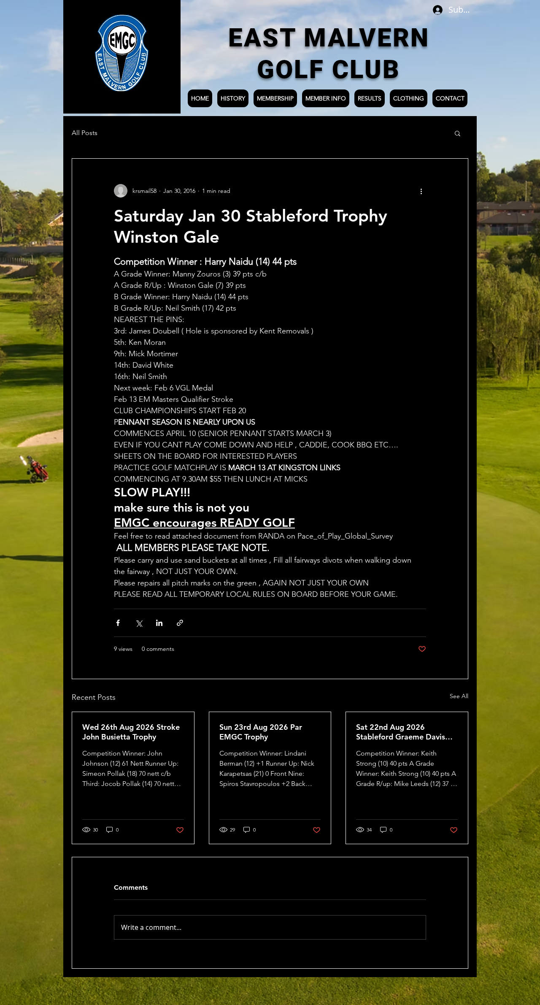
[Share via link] (180, 623)
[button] (458, 133)
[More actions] (421, 191)
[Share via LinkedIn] (159, 623)
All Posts (84, 133)
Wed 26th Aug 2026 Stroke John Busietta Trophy (131, 732)
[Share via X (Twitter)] (139, 623)
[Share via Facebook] (118, 623)
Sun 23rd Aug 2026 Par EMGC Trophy (260, 732)
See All (459, 696)
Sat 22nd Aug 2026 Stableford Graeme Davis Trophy (400, 732)
